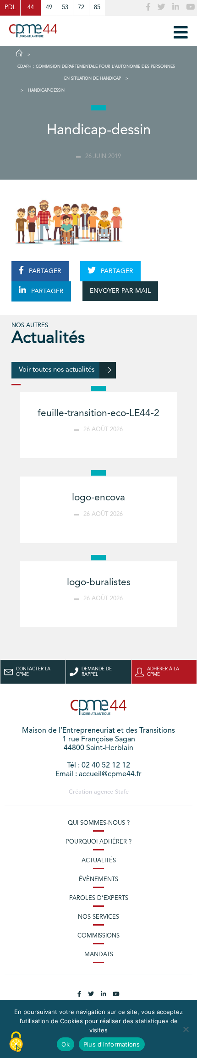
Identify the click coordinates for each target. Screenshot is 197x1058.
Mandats (98, 955)
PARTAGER (44, 271)
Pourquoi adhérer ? (98, 842)
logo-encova (98, 498)
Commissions (98, 936)
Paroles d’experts (98, 898)
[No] (185, 1029)
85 (97, 8)
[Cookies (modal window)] (16, 1042)
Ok (65, 1044)
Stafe (122, 792)
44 (30, 8)
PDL (10, 8)
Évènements (98, 880)
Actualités (99, 861)
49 (49, 8)
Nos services (98, 917)
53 (65, 8)
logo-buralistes (99, 582)
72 (81, 8)
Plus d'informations (111, 1044)
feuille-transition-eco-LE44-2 (98, 413)
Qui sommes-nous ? (99, 823)
